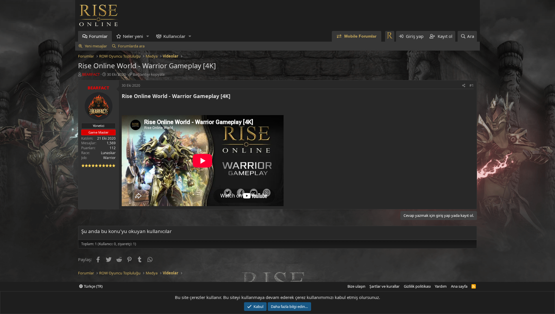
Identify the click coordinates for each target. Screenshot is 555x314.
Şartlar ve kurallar (384, 286)
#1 (471, 85)
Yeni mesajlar (96, 46)
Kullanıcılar (174, 36)
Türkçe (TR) (93, 286)
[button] (148, 36)
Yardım (441, 286)
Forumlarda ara (131, 46)
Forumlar (98, 36)
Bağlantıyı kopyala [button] (148, 74)
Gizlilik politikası (417, 286)
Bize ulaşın (356, 286)
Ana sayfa (459, 286)
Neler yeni (133, 36)
